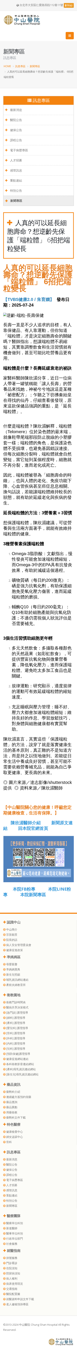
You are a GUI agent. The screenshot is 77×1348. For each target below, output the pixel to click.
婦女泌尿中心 (14, 1137)
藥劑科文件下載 (16, 1117)
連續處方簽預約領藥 (18, 1097)
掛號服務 (11, 1258)
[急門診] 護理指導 (17, 1012)
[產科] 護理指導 (15, 1023)
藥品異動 (11, 1107)
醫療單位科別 (14, 1223)
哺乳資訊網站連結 (17, 980)
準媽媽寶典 (13, 969)
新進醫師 (11, 1228)
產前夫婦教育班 (16, 985)
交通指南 (11, 1289)
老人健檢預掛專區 (17, 1304)
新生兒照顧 (13, 974)
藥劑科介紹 (13, 1092)
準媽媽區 (13, 957)
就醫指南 (13, 1250)
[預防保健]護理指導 (18, 1054)
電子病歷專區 (18, 150)
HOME (7, 66)
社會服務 (11, 1244)
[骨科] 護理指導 (15, 1033)
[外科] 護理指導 (15, 1038)
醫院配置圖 (13, 1294)
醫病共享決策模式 (17, 1007)
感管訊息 (15, 170)
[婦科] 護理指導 (15, 1018)
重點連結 (15, 180)
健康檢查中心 (14, 1132)
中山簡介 (11, 929)
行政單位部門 (14, 1238)
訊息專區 (20, 66)
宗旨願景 (11, 935)
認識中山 (13, 922)
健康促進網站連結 (17, 1059)
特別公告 (15, 190)
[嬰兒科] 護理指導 (17, 1028)
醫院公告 (15, 120)
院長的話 (11, 940)
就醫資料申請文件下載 (20, 1299)
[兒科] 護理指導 (15, 1048)
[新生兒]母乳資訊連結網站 (22, 1074)
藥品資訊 (13, 1084)
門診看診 (11, 1263)
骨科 (9, 1142)
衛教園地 (13, 995)
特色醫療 (13, 1124)
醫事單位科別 (14, 1233)
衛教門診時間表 (16, 1002)
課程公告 (15, 140)
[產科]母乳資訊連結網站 (21, 1069)
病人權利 (11, 1278)
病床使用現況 (14, 1284)
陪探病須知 (13, 1273)
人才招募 (15, 160)
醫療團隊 (13, 1216)
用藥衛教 (11, 1112)
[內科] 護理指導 (15, 1043)
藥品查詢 (11, 1102)
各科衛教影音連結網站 (20, 1064)
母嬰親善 (11, 964)
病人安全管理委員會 (18, 945)
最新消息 (15, 110)
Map (70, 5)
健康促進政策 (14, 950)
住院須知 (11, 1268)
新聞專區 (35, 66)
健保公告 (15, 130)
